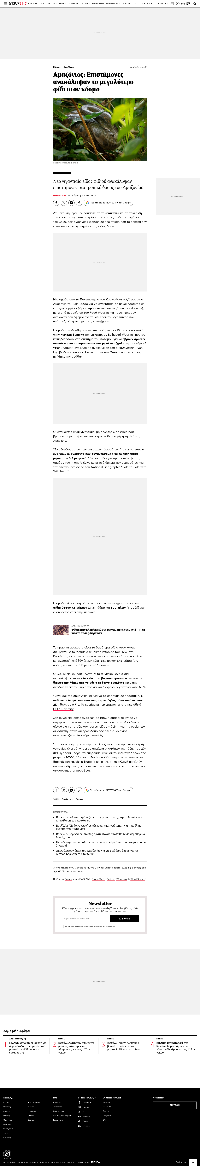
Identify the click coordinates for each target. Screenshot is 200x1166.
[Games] (188, 4)
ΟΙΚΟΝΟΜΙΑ (59, 4)
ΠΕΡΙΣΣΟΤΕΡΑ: (60, 812)
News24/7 (107, 1102)
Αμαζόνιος (69, 67)
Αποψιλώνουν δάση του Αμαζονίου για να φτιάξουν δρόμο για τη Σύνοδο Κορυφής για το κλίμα (97, 852)
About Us (57, 1102)
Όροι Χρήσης (58, 1111)
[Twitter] (64, 203)
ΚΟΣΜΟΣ (73, 4)
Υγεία (5, 1133)
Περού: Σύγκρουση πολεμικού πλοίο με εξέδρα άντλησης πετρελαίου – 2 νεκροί (101, 844)
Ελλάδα (6, 1102)
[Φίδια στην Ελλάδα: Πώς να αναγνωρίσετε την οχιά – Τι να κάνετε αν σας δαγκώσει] (61, 630)
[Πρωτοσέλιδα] (172, 4)
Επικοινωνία (58, 1120)
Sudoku (111, 879)
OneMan (106, 1111)
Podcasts (32, 1111)
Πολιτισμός (8, 1124)
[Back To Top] (193, 1162)
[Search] (195, 4)
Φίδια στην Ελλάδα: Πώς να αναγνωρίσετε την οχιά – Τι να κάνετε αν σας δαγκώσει (108, 631)
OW (104, 1120)
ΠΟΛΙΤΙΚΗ (45, 4)
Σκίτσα (31, 1107)
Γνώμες (6, 1115)
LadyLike (107, 1115)
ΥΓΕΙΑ (142, 4)
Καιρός (151, 4)
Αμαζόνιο (60, 303)
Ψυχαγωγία (8, 1129)
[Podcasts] (183, 4)
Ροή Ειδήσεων (34, 1102)
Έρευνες (7, 1137)
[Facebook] (56, 203)
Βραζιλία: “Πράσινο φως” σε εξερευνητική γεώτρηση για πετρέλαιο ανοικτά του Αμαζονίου (98, 827)
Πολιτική (7, 1107)
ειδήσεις (136, 868)
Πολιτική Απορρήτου (62, 1115)
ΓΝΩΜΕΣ (85, 4)
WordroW (121, 879)
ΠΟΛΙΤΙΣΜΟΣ (113, 4)
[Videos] (178, 4)
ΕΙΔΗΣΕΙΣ (163, 4)
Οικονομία (7, 1120)
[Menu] (5, 3)
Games (68, 879)
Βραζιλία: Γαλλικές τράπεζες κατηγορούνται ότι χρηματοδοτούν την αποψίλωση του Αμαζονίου (99, 818)
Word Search (137, 879)
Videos (31, 1115)
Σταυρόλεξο (98, 879)
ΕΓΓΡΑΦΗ (175, 1105)
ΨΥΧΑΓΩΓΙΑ (129, 4)
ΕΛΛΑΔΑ (33, 4)
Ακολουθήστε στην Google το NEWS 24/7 (76, 868)
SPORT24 (107, 1107)
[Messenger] (71, 203)
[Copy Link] (79, 203)
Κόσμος (57, 67)
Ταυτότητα (57, 1107)
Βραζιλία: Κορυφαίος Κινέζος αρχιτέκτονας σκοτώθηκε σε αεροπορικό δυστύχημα (100, 835)
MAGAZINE (98, 4)
